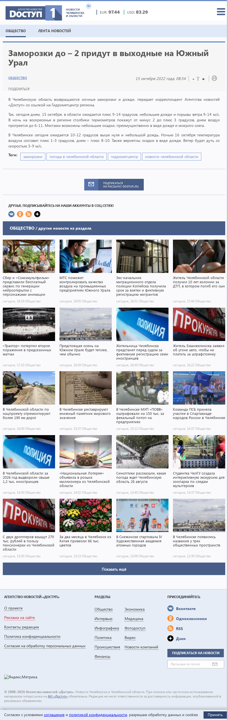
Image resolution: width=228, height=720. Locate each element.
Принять (215, 714)
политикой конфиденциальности (98, 714)
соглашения (54, 714)
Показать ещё (114, 569)
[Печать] (214, 79)
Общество (17, 78)
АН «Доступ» (58, 696)
